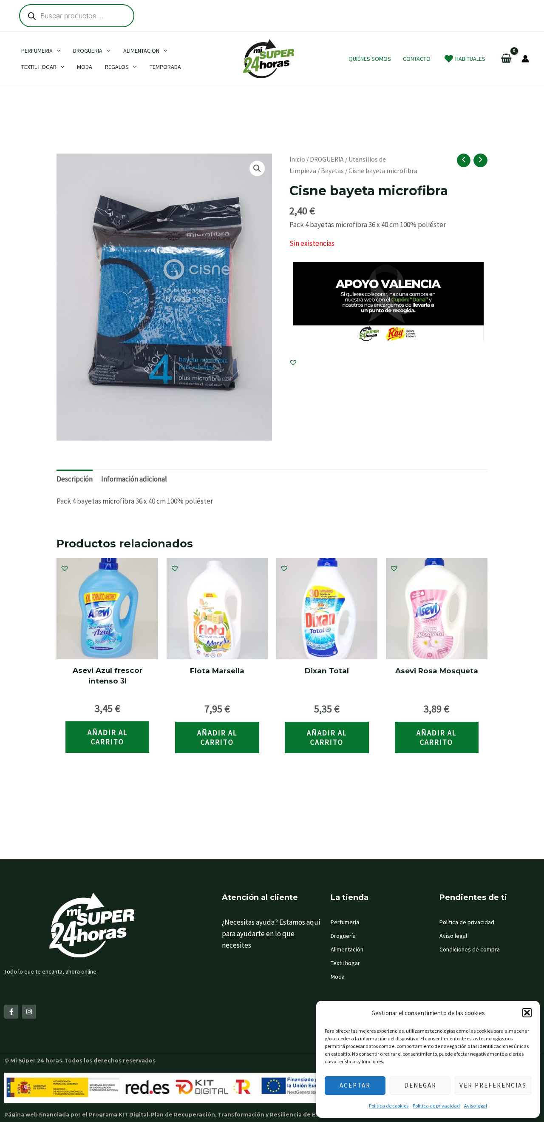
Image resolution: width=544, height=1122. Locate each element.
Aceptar (355, 1085)
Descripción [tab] (75, 479)
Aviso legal (475, 1105)
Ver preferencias (493, 1085)
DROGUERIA (327, 159)
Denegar (420, 1085)
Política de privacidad (436, 1105)
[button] (527, 1012)
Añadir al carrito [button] (108, 737)
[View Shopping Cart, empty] (506, 59)
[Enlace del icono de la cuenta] (525, 59)
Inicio (297, 159)
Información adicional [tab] (134, 479)
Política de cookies (388, 1105)
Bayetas (332, 171)
